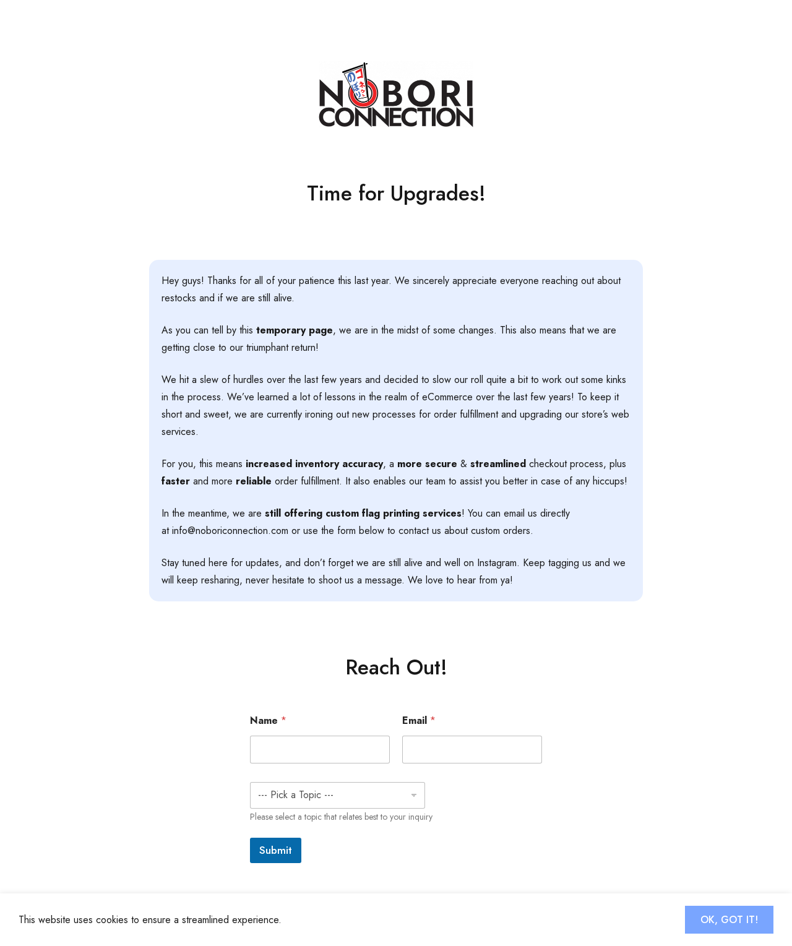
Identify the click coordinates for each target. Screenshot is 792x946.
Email (419, 720)
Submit (275, 850)
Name (268, 720)
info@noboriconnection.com (230, 530)
